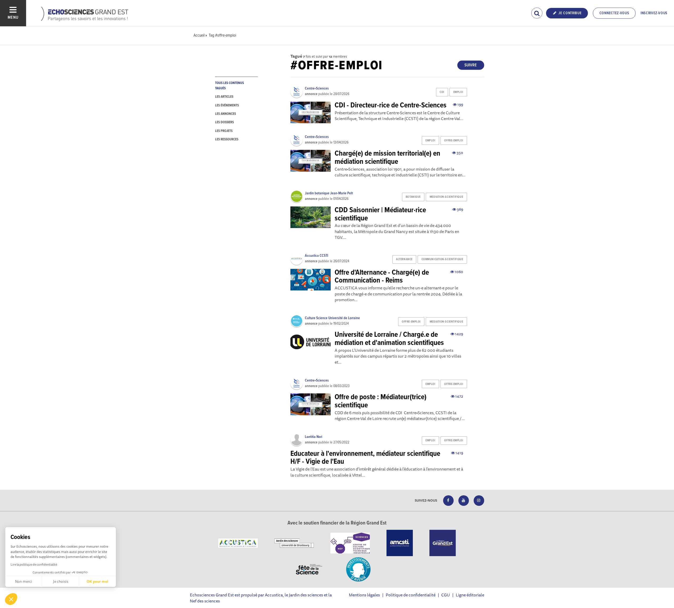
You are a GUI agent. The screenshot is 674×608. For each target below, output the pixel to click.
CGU (445, 594)
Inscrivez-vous (654, 13)
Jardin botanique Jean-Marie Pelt (329, 193)
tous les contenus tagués (229, 85)
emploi (458, 92)
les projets (223, 131)
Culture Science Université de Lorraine (332, 318)
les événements (227, 105)
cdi (442, 92)
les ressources (226, 139)
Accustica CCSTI (316, 255)
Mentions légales (364, 594)
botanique (413, 197)
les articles (224, 97)
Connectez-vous (614, 13)
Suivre (470, 65)
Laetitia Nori (313, 436)
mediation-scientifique (446, 197)
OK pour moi (97, 581)
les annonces (225, 114)
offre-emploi (453, 140)
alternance (404, 259)
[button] (11, 599)
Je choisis (60, 581)
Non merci (23, 581)
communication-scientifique (442, 259)
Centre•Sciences (317, 88)
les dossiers (224, 122)
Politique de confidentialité (410, 594)
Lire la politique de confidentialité (34, 564)
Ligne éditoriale (470, 594)
